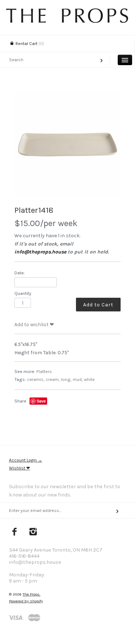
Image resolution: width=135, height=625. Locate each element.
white (89, 379)
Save (41, 401)
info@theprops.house (40, 252)
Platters (44, 371)
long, (66, 379)
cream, (53, 379)
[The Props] (67, 21)
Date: (19, 272)
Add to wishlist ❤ (34, 325)
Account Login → (25, 460)
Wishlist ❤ (19, 468)
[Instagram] (33, 532)
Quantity (22, 293)
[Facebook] (14, 532)
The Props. (31, 594)
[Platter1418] (67, 144)
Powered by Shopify (26, 601)
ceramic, (36, 379)
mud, (78, 379)
